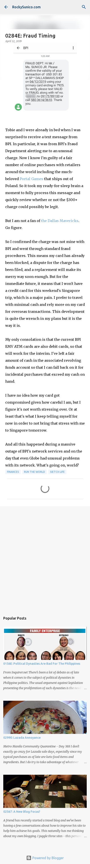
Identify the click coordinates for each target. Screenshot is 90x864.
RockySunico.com (26, 7)
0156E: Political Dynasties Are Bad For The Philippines (41, 663)
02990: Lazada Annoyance (22, 737)
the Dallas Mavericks (59, 221)
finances (13, 471)
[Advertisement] (45, 558)
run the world (34, 471)
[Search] (84, 7)
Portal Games (31, 179)
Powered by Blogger (47, 858)
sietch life (57, 471)
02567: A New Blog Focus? (21, 811)
